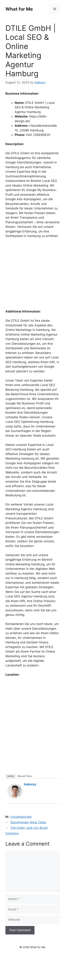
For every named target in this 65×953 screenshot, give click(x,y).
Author (10, 776)
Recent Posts (25, 776)
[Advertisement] (32, 275)
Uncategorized (21, 817)
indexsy (30, 784)
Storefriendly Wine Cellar (28, 822)
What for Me (19, 9)
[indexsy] (15, 797)
